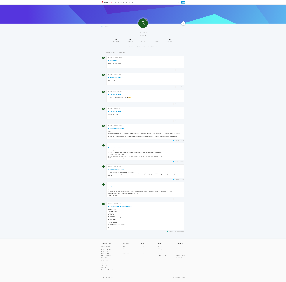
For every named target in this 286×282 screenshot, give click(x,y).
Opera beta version (106, 255)
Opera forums (144, 251)
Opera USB (104, 257)
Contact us (179, 257)
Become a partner (180, 255)
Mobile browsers (104, 260)
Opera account (127, 249)
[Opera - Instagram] (112, 277)
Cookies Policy (161, 251)
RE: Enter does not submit (114, 94)
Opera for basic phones (107, 269)
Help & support (144, 246)
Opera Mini (104, 265)
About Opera (179, 246)
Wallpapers (126, 251)
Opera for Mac (105, 251)
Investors (178, 253)
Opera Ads (126, 253)
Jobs (177, 251)
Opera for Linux (105, 253)
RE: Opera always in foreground (116, 128)
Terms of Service (162, 255)
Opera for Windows (106, 249)
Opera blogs (144, 249)
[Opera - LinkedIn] (109, 277)
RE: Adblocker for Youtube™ (115, 77)
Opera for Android (105, 263)
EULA (159, 253)
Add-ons (125, 246)
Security (160, 246)
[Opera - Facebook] (101, 277)
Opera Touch (104, 267)
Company (179, 243)
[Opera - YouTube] (106, 277)
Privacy (160, 249)
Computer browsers (105, 246)
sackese (110, 57)
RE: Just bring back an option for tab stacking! (120, 206)
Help (142, 243)
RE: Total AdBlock (112, 60)
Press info (178, 249)
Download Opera (106, 243)
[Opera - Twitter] (103, 277)
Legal (160, 243)
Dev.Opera (143, 253)
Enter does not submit (113, 186)
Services (126, 243)
